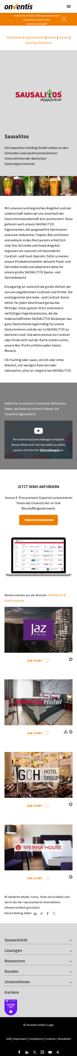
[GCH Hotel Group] (38, 775)
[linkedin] (27, 1052)
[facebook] (19, 1052)
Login (50, 1025)
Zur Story (34, 661)
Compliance (35, 1039)
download (65, 733)
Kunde (51, 37)
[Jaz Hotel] (38, 630)
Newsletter (64, 1039)
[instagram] (42, 1052)
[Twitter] (54, 913)
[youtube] (50, 1052)
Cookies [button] (50, 1039)
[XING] (41, 913)
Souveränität (16, 939)
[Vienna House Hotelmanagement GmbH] (38, 847)
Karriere (11, 992)
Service (64, 37)
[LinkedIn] (35, 913)
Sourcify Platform (38, 43)
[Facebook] (47, 913)
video (70, 661)
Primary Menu (69, 6)
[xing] (57, 1052)
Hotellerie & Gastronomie (26, 37)
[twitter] (34, 1052)
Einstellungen (49, 450)
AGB (8, 1039)
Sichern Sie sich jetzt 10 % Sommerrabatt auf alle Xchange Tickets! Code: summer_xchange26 (36, 19)
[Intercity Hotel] (38, 702)
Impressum (20, 1039)
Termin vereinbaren (38, 520)
